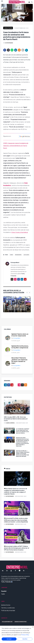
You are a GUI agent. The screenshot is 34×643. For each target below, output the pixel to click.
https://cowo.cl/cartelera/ (19, 232)
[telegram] (26, 50)
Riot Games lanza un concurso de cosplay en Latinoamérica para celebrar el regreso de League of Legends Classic (15, 491)
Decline (24, 639)
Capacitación (8, 28)
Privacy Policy (25, 635)
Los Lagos (26, 254)
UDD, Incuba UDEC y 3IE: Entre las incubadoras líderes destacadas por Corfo (16, 418)
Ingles (3, 594)
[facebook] (4, 50)
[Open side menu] (2, 1)
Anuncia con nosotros (20, 621)
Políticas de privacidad (8, 610)
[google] (22, 384)
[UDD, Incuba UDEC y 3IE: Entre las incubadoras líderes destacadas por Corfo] (17, 407)
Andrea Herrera (10, 422)
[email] (19, 50)
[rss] (25, 384)
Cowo (11, 254)
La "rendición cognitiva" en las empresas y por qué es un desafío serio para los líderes (22, 431)
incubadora (18, 254)
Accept (9, 639)
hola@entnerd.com (7, 621)
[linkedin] (15, 50)
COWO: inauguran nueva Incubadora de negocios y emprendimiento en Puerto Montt (15, 145)
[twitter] (8, 50)
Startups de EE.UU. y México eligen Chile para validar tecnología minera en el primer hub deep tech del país (22, 453)
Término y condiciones (8, 608)
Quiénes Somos (5, 605)
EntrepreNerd (9, 42)
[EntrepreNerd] (17, 2)
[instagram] (15, 279)
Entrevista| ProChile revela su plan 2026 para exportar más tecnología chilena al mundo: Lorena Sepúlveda (16, 520)
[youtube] (25, 279)
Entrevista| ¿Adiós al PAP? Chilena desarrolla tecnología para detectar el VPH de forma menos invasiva (16, 548)
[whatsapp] (11, 50)
